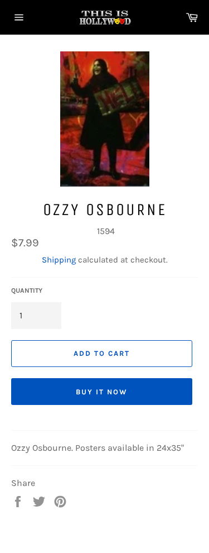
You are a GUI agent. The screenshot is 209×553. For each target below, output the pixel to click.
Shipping (59, 260)
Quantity (26, 290)
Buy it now (102, 392)
